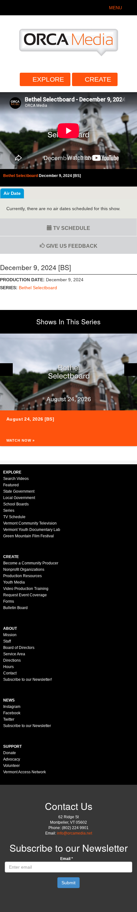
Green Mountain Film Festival (28, 536)
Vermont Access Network (24, 772)
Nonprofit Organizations (23, 569)
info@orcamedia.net (74, 833)
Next (130, 369)
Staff (7, 641)
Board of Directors (18, 647)
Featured (11, 485)
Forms (8, 601)
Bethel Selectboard (38, 287)
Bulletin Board (15, 608)
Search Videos (16, 478)
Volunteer (11, 765)
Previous (6, 369)
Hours (8, 667)
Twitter (8, 719)
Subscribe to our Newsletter (27, 726)
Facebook (11, 713)
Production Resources (22, 576)
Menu (115, 7)
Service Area (14, 654)
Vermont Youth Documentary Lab (31, 529)
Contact (10, 673)
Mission (10, 635)
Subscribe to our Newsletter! (27, 679)
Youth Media (14, 582)
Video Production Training (25, 588)
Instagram (11, 706)
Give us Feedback (71, 246)
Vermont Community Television (30, 523)
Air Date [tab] (12, 193)
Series (8, 510)
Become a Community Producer (30, 563)
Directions (12, 660)
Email (66, 859)
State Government (18, 491)
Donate (9, 753)
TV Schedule (71, 228)
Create (98, 79)
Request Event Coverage (25, 595)
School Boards (16, 504)
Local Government (19, 498)
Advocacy (11, 759)
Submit (68, 882)
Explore (48, 79)
